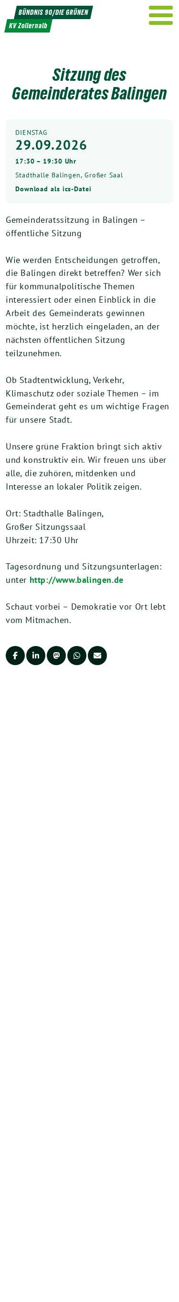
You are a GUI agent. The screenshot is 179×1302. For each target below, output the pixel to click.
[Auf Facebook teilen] (15, 655)
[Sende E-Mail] (97, 655)
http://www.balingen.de (77, 579)
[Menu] (161, 15)
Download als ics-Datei (53, 189)
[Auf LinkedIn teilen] (35, 655)
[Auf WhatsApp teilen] (76, 655)
